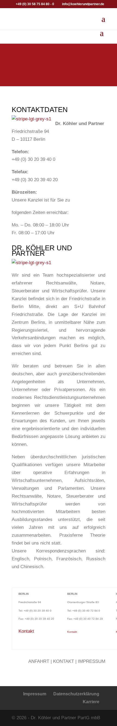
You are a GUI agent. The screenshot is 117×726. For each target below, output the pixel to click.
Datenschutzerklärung (76, 694)
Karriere (91, 701)
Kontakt (26, 631)
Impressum (34, 694)
